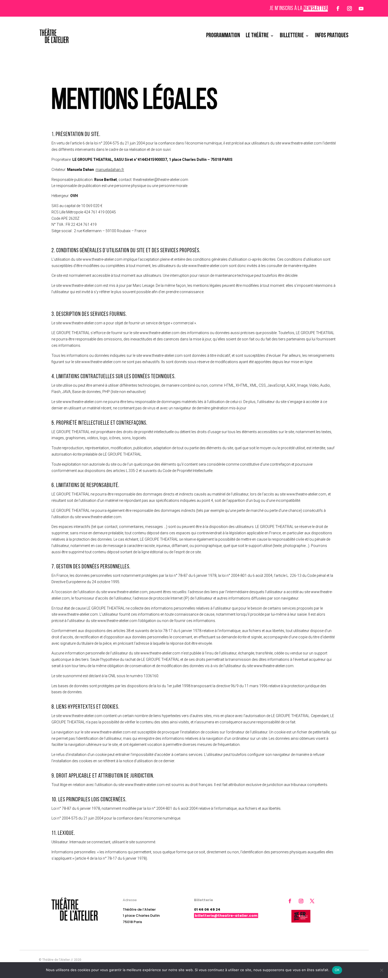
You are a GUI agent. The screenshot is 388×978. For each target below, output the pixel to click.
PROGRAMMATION (223, 35)
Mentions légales (326, 960)
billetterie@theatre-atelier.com (226, 915)
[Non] (381, 970)
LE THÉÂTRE (257, 35)
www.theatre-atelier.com (302, 143)
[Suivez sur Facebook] (338, 8)
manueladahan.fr (110, 169)
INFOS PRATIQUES (331, 35)
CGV (346, 960)
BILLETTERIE (292, 35)
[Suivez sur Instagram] (349, 8)
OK (337, 970)
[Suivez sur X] (311, 901)
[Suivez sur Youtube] (361, 8)
